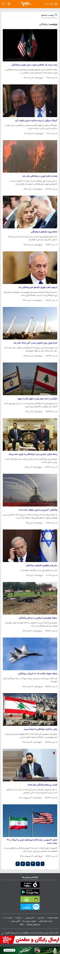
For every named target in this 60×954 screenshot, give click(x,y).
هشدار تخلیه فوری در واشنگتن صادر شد (39, 176)
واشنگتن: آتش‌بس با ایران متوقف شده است (38, 510)
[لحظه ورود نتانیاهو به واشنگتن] (30, 212)
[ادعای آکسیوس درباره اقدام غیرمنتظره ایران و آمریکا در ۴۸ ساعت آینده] (30, 820)
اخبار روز (41, 917)
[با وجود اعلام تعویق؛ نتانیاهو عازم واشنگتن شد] (30, 267)
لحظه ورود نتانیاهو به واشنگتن (44, 232)
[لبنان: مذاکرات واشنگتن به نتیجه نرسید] (30, 709)
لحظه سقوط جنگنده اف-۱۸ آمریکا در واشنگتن (37, 673)
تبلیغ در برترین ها (29, 921)
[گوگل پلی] (30, 892)
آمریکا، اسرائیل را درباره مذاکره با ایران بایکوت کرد (36, 120)
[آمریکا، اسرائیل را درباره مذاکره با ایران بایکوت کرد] (30, 100)
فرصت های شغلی (45, 921)
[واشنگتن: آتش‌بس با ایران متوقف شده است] (30, 490)
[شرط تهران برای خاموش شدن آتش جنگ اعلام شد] (30, 323)
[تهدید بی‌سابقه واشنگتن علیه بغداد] (30, 765)
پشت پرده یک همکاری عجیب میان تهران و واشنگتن (34, 65)
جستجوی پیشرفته (33, 924)
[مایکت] (30, 907)
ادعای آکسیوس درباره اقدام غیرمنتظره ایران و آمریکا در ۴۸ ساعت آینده (32, 841)
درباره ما (19, 917)
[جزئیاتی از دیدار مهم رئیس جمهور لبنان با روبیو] (30, 379)
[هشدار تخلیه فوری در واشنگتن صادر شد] (30, 156)
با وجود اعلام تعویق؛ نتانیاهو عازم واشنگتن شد (37, 287)
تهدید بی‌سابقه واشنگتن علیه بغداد (42, 785)
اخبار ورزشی (30, 917)
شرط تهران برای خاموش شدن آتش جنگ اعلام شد (35, 343)
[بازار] (30, 900)
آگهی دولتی (15, 921)
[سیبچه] (30, 885)
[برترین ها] (26, 3)
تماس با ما (8, 917)
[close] (2, 934)
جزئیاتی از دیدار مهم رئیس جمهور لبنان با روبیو (37, 398)
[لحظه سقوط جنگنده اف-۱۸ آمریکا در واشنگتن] (30, 654)
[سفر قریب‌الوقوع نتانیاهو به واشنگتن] (30, 545)
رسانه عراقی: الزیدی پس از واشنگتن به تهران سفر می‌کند (32, 454)
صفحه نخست (53, 917)
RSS (21, 924)
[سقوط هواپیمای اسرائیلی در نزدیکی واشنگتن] (30, 598)
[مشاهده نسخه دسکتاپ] (3, 4)
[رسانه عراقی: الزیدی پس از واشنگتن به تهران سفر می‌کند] (30, 434)
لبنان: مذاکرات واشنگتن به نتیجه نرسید (40, 729)
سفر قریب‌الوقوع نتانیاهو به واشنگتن (41, 565)
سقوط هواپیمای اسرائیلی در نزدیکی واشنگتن (38, 618)
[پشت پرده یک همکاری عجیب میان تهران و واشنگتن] (30, 45)
